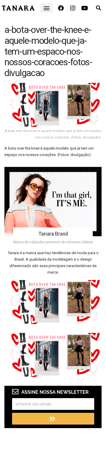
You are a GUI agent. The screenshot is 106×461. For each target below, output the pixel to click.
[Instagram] (73, 8)
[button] (46, 8)
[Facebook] (61, 8)
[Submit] (53, 419)
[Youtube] (84, 8)
